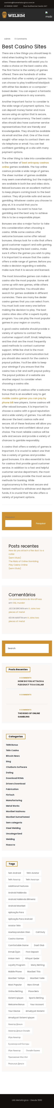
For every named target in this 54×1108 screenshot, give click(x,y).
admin (7, 38)
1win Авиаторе (32, 879)
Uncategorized (14, 833)
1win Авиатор (14, 879)
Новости (10, 844)
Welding (10, 839)
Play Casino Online (18, 564)
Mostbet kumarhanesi (18, 816)
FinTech (10, 794)
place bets (33, 991)
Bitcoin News (13, 755)
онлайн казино (33, 1050)
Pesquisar (10, 517)
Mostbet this (33, 971)
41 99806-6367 (11, 6)
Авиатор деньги (15, 1024)
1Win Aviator (33, 873)
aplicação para (16, 912)
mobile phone (15, 971)
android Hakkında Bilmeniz (21, 899)
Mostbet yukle (37, 978)
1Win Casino (12, 750)
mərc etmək (33, 984)
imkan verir (14, 958)
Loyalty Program (16, 965)
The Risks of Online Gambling (23, 561)
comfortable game (18, 945)
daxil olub (39, 945)
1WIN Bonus (12, 744)
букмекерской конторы (18, 1044)
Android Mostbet (16, 905)
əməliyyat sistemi (35, 1011)
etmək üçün (14, 951)
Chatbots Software (16, 767)
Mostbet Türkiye (16, 978)
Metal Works (12, 805)
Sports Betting (36, 997)
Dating (9, 772)
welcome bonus (16, 1004)
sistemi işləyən (15, 997)
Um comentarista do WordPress (25, 599)
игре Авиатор (14, 1050)
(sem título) (15, 557)
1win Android (14, 873)
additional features (18, 886)
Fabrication (12, 789)
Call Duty (40, 932)
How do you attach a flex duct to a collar (31, 683)
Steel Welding (13, 828)
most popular (15, 984)
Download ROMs (15, 778)
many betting (38, 965)
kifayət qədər (32, 958)
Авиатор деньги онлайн (19, 1030)
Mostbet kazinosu (15, 811)
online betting (15, 991)
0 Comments (20, 38)
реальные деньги (16, 1063)
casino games (16, 938)
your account (37, 1004)
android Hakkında (17, 892)
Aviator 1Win (14, 925)
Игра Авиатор (14, 1037)
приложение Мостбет (18, 1057)
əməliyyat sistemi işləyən (21, 1017)
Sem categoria (14, 822)
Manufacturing (14, 800)
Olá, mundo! (19, 602)
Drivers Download (15, 783)
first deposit (32, 951)
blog (8, 761)
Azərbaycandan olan (19, 932)
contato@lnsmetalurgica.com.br (19, 2)
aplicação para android (20, 919)
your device (14, 1011)
